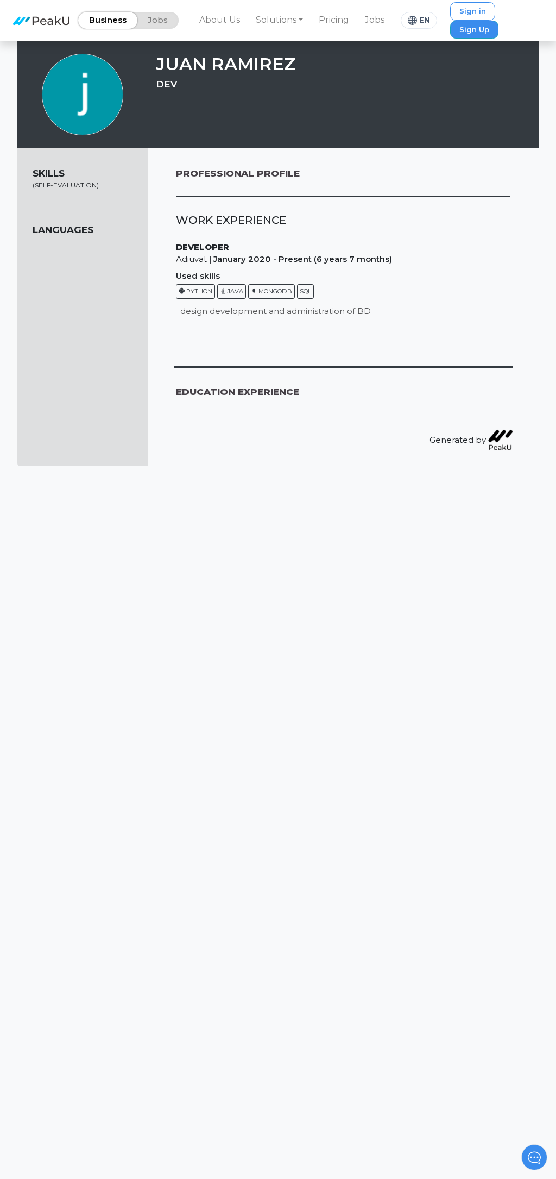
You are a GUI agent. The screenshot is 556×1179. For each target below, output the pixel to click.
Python (198, 291)
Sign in (472, 11)
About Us (219, 20)
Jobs (374, 20)
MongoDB (274, 291)
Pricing (334, 20)
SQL (305, 291)
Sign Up (474, 29)
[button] (279, 20)
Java (234, 291)
